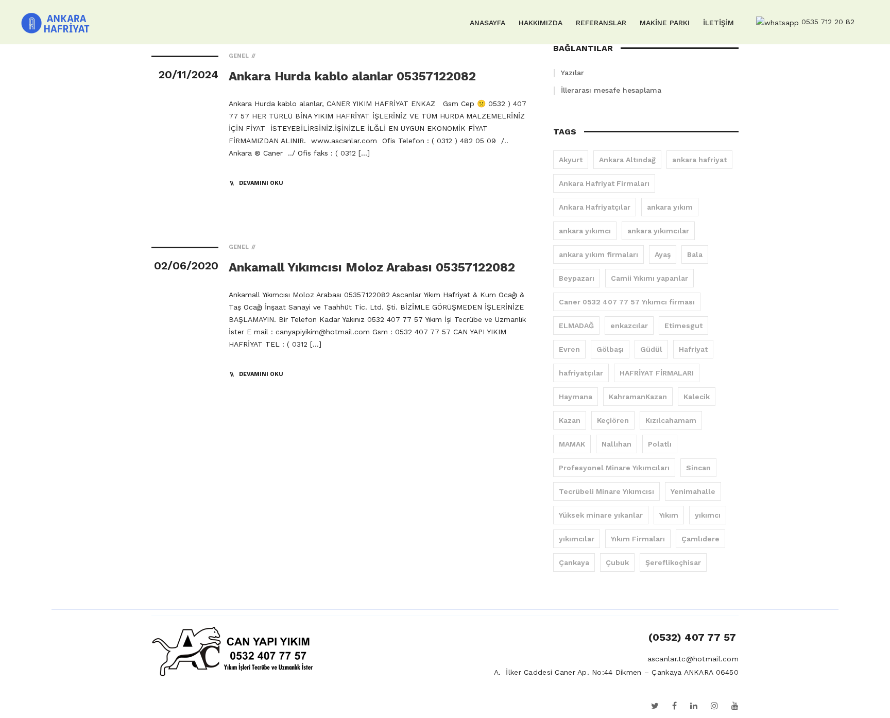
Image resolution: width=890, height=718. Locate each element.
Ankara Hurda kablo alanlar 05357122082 (352, 76)
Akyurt (571, 160)
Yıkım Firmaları (638, 539)
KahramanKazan (638, 396)
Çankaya (574, 562)
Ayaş (663, 254)
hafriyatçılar (581, 373)
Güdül (651, 349)
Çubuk (617, 562)
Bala (695, 254)
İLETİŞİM (718, 23)
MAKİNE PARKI (665, 23)
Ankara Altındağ (627, 160)
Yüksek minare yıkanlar (601, 515)
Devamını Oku (261, 183)
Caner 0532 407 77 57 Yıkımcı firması (627, 302)
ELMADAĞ (576, 325)
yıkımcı (708, 515)
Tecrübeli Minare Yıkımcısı (606, 491)
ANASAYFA (487, 23)
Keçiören (613, 420)
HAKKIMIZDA (540, 23)
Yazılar (572, 73)
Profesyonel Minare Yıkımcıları (614, 468)
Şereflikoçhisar (673, 562)
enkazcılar (629, 325)
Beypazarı (576, 278)
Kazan (569, 420)
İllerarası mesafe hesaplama (611, 90)
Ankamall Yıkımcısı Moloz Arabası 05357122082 (372, 267)
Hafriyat (693, 349)
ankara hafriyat (699, 160)
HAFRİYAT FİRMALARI (657, 373)
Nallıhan (616, 444)
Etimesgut (683, 325)
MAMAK (572, 444)
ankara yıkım (670, 207)
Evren (569, 349)
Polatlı (660, 444)
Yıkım (668, 515)
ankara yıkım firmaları (598, 254)
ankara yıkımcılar (658, 231)
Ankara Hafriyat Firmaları (604, 183)
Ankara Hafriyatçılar (594, 207)
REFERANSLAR (601, 23)
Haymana (575, 396)
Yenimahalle (693, 491)
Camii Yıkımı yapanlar (649, 278)
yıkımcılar (576, 539)
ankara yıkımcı (585, 231)
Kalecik (696, 396)
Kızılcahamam (670, 420)
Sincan (698, 468)
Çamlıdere (700, 539)
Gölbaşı (610, 349)
